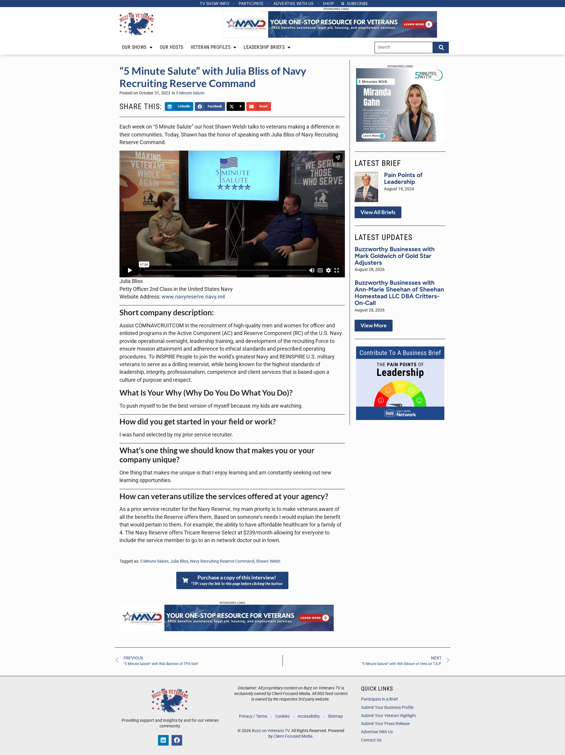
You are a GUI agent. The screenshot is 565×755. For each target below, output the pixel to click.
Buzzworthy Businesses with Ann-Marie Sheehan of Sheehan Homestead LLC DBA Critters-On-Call (399, 292)
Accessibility (309, 716)
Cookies (282, 716)
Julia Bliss (179, 561)
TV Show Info (214, 3)
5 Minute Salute (190, 93)
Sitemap (335, 716)
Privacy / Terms (253, 716)
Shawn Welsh (268, 561)
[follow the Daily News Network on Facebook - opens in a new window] (177, 740)
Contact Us (371, 740)
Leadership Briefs (264, 47)
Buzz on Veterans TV (270, 730)
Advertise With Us (377, 731)
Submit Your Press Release (385, 723)
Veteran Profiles (210, 47)
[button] (179, 106)
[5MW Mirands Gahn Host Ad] (400, 140)
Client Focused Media (293, 736)
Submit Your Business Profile (387, 707)
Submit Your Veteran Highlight (388, 715)
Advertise (293, 3)
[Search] (441, 47)
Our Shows (134, 47)
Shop (328, 3)
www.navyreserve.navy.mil (193, 297)
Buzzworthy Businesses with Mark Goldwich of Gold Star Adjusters (395, 255)
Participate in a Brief (379, 699)
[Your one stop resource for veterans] (330, 36)
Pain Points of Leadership (403, 178)
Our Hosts (171, 47)
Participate (251, 3)
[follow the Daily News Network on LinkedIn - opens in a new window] (163, 740)
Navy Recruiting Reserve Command (222, 561)
